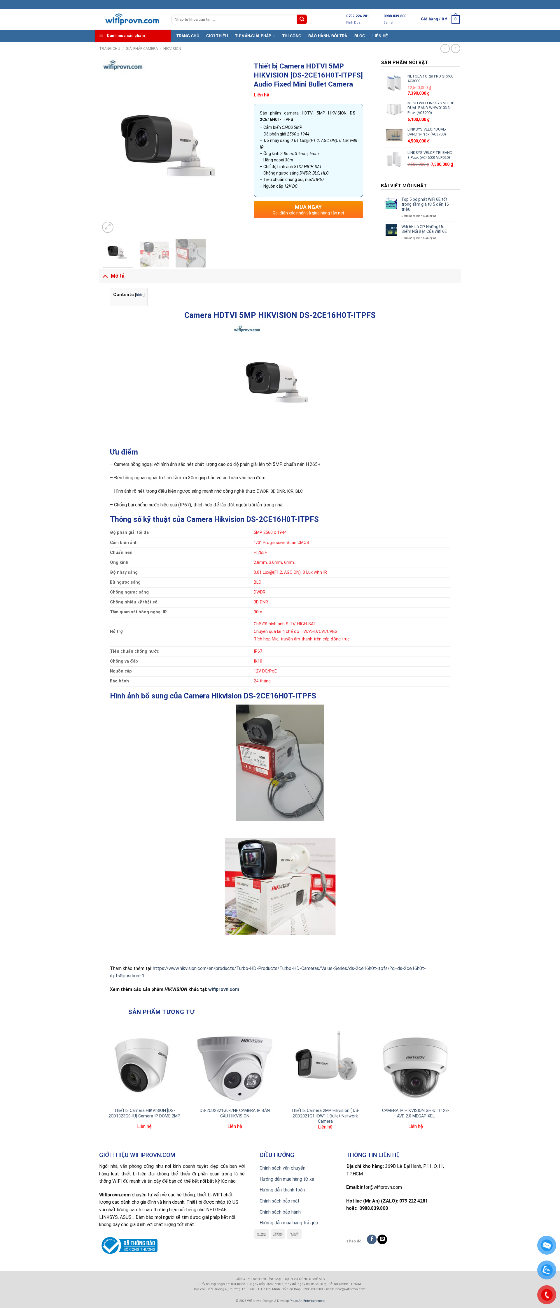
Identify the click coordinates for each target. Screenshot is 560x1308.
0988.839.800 (395, 16)
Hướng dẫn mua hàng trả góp (289, 1223)
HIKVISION (172, 48)
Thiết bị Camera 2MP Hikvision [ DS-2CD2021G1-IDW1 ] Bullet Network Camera (325, 1116)
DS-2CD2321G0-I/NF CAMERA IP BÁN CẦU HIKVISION (235, 1113)
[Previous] (110, 146)
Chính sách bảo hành (280, 1212)
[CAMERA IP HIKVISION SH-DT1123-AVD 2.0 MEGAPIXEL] (415, 1065)
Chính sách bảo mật (280, 1201)
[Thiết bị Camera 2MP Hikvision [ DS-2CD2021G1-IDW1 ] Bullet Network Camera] (325, 1065)
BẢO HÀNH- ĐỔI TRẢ (327, 36)
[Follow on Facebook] (372, 1239)
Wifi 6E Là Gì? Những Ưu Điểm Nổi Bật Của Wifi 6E (424, 229)
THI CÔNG (291, 36)
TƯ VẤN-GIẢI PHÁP (253, 36)
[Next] (235, 146)
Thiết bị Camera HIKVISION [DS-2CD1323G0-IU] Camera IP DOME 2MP (144, 1113)
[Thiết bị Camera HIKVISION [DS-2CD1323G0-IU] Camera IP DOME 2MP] (144, 1065)
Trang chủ (109, 48)
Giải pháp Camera (142, 48)
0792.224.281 (357, 16)
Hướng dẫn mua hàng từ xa (287, 1179)
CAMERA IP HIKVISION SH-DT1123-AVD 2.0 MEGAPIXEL (415, 1113)
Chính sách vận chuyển (282, 1168)
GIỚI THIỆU (217, 36)
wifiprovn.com (223, 989)
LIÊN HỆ (380, 36)
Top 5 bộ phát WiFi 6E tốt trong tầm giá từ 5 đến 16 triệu (425, 204)
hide (140, 294)
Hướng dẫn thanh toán (282, 1190)
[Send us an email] (382, 1239)
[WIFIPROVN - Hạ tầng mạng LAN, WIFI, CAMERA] (131, 19)
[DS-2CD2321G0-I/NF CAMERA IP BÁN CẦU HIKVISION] (234, 1065)
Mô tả (118, 276)
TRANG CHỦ (187, 36)
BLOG (359, 36)
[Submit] (302, 19)
